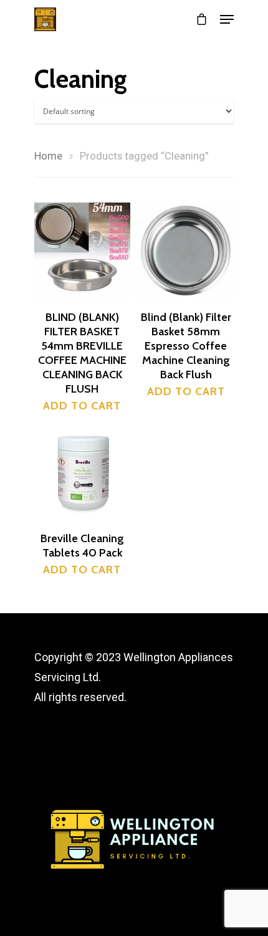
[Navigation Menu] (227, 19)
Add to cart (82, 405)
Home (48, 156)
